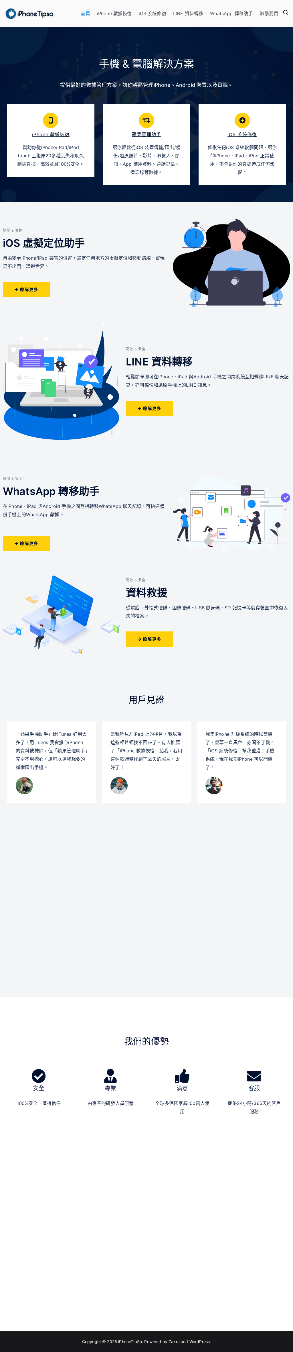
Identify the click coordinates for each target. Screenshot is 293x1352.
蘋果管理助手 (146, 134)
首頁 (85, 13)
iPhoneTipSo (130, 1341)
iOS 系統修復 (152, 13)
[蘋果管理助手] (146, 120)
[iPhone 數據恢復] (50, 120)
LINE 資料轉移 (188, 13)
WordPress (199, 1341)
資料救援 (146, 592)
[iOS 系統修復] (242, 120)
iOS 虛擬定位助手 (44, 243)
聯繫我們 (269, 13)
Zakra (174, 1341)
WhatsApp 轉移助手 (231, 13)
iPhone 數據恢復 (114, 13)
